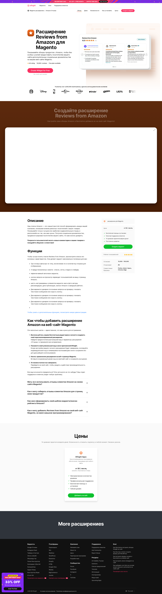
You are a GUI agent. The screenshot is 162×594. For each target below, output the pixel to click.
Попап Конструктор (33, 561)
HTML (50, 564)
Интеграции (95, 572)
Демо (86, 10)
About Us (73, 550)
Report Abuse (96, 553)
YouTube (73, 577)
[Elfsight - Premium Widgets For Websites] (31, 5)
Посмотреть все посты (120, 571)
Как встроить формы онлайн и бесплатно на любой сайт (122, 557)
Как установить (107, 10)
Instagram (73, 572)
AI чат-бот (30, 575)
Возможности (94, 10)
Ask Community (96, 550)
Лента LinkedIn (32, 556)
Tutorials (94, 569)
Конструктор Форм (33, 572)
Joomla (51, 575)
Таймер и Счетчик (33, 553)
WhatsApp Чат (31, 558)
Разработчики (74, 558)
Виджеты (43, 5)
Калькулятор (31, 567)
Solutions (94, 563)
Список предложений (98, 566)
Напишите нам (74, 547)
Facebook (73, 569)
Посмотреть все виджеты (36, 578)
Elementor (52, 558)
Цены (116, 10)
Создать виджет (128, 10)
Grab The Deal (12, 589)
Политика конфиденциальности (66, 591)
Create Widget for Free (40, 70)
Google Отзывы (32, 547)
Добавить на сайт (81, 495)
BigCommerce (53, 572)
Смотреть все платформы (58, 578)
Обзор (79, 10)
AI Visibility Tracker (98, 561)
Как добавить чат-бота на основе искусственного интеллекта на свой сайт (123, 567)
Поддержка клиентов (61, 5)
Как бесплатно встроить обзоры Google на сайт (123, 548)
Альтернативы (96, 575)
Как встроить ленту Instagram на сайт (123, 561)
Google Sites (53, 567)
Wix (50, 550)
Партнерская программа (78, 556)
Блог (49, 5)
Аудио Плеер (31, 570)
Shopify (51, 561)
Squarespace (53, 547)
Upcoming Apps (96, 580)
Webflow (51, 553)
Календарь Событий (33, 564)
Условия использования (47, 591)
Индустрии (95, 577)
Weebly (51, 570)
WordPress (52, 556)
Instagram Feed (32, 550)
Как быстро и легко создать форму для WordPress (122, 552)
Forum (72, 566)
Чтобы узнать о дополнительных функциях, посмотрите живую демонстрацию (56, 312)
